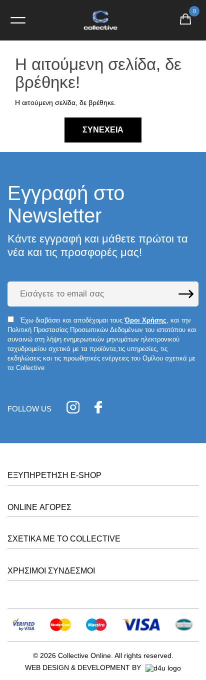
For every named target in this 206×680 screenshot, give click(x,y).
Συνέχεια (103, 130)
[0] (185, 21)
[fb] (98, 408)
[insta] (73, 408)
